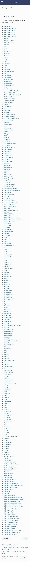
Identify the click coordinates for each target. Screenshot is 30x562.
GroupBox (7, 122)
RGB (5, 362)
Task (5, 423)
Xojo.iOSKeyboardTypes (11, 520)
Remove (6, 352)
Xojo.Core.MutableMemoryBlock (13, 485)
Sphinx (10, 548)
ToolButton (7, 446)
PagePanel (7, 304)
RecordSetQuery (8, 345)
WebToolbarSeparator (10, 468)
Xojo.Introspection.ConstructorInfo (14, 499)
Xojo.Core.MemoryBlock (11, 483)
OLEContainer (8, 290)
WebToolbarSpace (9, 470)
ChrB (5, 65)
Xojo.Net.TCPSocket (9, 528)
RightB (6, 364)
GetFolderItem (8, 112)
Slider (5, 399)
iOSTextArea (7, 224)
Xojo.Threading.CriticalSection (12, 530)
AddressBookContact (10, 30)
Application (7, 44)
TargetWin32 (7, 421)
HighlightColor (8, 124)
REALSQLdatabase (9, 339)
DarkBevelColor (8, 79)
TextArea (6, 427)
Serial (5, 392)
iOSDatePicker (8, 149)
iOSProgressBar (8, 177)
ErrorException (8, 103)
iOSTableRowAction (9, 222)
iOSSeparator (8, 192)
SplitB (5, 407)
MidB (5, 278)
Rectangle (7, 347)
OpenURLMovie (8, 300)
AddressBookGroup (9, 34)
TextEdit (6, 431)
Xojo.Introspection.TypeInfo (12, 509)
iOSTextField (7, 226)
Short (5, 395)
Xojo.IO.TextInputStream (11, 517)
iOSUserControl (8, 231)
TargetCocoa (7, 417)
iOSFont (6, 153)
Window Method (9, 474)
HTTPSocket (7, 132)
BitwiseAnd (7, 54)
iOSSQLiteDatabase (9, 200)
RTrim (5, 368)
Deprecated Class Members (12, 91)
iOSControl (7, 145)
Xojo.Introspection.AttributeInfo (13, 497)
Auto (5, 48)
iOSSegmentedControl (10, 188)
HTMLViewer (7, 128)
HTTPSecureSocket (9, 130)
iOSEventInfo (7, 151)
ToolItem (6, 448)
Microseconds (8, 276)
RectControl (7, 349)
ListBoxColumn (8, 263)
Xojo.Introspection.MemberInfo (13, 503)
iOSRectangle (8, 181)
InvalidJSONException (10, 245)
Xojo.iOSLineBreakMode (11, 522)
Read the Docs (6, 549)
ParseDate (7, 306)
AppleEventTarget (9, 40)
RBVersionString (8, 329)
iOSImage (7, 159)
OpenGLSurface (8, 294)
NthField (6, 286)
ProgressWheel (8, 317)
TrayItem (6, 452)
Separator (7, 390)
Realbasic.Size (8, 335)
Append (6, 38)
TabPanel (6, 413)
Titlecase (6, 438)
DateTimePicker (8, 89)
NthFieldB (6, 288)
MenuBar (6, 272)
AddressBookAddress (10, 28)
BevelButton (7, 52)
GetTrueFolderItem (9, 120)
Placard (6, 308)
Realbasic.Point (8, 331)
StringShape (7, 411)
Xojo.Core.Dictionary (10, 479)
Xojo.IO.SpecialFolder (10, 515)
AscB (5, 46)
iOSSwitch (7, 208)
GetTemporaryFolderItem (11, 118)
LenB (5, 253)
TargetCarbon (8, 415)
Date (5, 87)
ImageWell (7, 235)
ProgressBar (7, 315)
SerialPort (7, 394)
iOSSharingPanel (9, 194)
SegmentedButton (9, 380)
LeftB (5, 251)
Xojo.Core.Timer (8, 489)
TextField (6, 433)
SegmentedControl (9, 382)
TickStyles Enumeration (10, 436)
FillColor (6, 104)
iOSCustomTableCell (10, 147)
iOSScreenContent (9, 185)
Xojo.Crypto (7, 491)
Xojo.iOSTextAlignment (10, 524)
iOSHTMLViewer (8, 157)
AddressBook (8, 26)
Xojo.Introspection (9, 495)
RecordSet (7, 343)
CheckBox (7, 63)
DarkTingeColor (8, 81)
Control (6, 73)
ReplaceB (6, 358)
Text (5, 425)
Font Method (7, 106)
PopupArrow (7, 311)
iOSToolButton (8, 229)
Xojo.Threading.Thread (10, 534)
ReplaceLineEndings (9, 360)
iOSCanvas (7, 142)
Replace (6, 354)
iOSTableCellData (9, 214)
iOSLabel (6, 163)
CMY (5, 67)
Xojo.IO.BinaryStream (10, 511)
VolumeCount (8, 460)
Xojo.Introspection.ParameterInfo (14, 507)
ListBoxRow (7, 265)
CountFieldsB (7, 77)
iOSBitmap (7, 136)
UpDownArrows (8, 456)
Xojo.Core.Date (8, 477)
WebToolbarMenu (9, 466)
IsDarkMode (7, 243)
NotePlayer (7, 284)
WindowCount (8, 476)
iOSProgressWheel (9, 179)
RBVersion (7, 327)
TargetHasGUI (8, 419)
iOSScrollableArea (9, 186)
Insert (5, 237)
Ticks (5, 435)
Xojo (16, 2)
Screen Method (8, 372)
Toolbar (6, 440)
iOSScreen (7, 183)
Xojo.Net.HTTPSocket (10, 526)
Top (22, 557)
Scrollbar (6, 376)
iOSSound (7, 198)
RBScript (6, 323)
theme (18, 548)
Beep (5, 50)
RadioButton (7, 321)
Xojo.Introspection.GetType (12, 501)
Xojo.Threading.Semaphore (12, 532)
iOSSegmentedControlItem (12, 190)
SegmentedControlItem (11, 384)
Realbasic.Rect (8, 333)
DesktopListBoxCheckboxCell (12, 95)
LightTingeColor (8, 257)
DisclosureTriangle (9, 99)
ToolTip (6, 450)
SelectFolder (7, 388)
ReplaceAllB (7, 356)
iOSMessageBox (8, 167)
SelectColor (7, 386)
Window (6, 472)
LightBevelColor (8, 255)
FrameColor (7, 110)
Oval (5, 302)
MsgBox (6, 282)
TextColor (6, 429)
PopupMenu (7, 313)
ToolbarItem (7, 444)
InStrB (5, 241)
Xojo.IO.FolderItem (9, 513)
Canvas (6, 58)
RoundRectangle (8, 366)
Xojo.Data (6, 493)
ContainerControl (9, 71)
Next (24, 538)
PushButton (7, 319)
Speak (5, 403)
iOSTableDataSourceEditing (12, 218)
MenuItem (7, 274)
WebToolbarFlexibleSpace (11, 464)
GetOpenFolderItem (10, 114)
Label (5, 249)
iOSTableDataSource (10, 216)
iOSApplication (8, 134)
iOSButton (7, 140)
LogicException (8, 269)
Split (5, 405)
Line (5, 259)
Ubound (6, 454)
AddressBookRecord (10, 36)
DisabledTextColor (9, 97)
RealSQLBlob (7, 337)
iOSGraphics (7, 155)
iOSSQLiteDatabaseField (11, 202)
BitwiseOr (7, 56)
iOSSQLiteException (9, 204)
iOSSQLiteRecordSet (10, 206)
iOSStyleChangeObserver (11, 210)
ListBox (6, 261)
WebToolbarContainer (10, 462)
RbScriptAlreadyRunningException (14, 325)
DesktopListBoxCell (9, 93)
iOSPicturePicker (9, 175)
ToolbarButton (8, 442)
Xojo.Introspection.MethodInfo (13, 505)
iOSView (6, 233)
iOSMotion (7, 169)
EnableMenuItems (9, 101)
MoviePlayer (7, 280)
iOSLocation (7, 165)
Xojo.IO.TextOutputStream (11, 519)
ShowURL (6, 397)
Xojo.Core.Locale (8, 481)
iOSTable (6, 212)
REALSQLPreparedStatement (12, 341)
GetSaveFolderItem (9, 116)
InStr (5, 239)
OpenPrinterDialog (9, 298)
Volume (6, 458)
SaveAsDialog (8, 370)
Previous (6, 538)
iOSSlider (6, 196)
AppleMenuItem (8, 42)
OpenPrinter (7, 296)
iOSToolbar (7, 228)
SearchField (7, 378)
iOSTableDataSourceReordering (13, 220)
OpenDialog (7, 292)
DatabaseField (8, 83)
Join (5, 247)
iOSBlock (6, 138)
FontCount (7, 108)
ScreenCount (7, 374)
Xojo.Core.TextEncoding (10, 487)
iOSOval (6, 171)
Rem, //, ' (6, 351)
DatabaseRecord (9, 85)
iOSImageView (8, 161)
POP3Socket (7, 310)
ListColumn (7, 267)
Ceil (5, 61)
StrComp (6, 409)
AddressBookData (9, 32)
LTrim (5, 270)
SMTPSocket (7, 401)
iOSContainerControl (10, 144)
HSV (5, 126)
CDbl (5, 60)
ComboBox (7, 69)
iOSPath (6, 173)
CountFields (7, 75)
